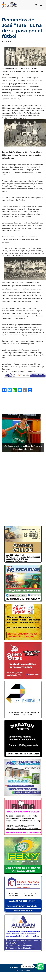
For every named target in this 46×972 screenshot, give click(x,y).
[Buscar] (36, 5)
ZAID (28, 970)
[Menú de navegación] (41, 5)
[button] (40, 966)
